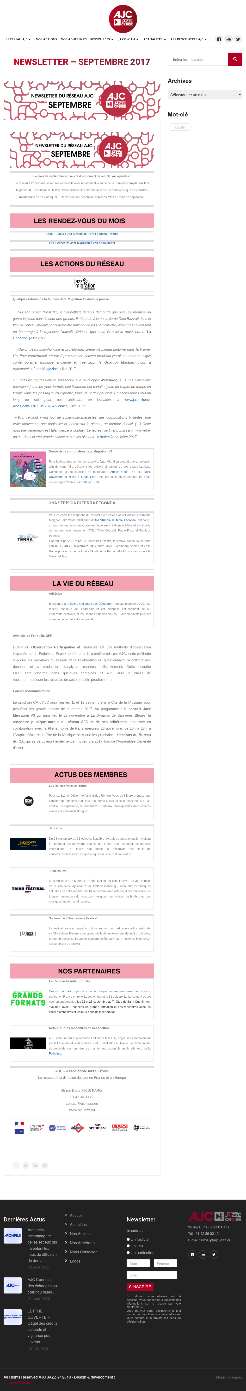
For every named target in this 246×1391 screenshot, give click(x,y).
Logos (75, 1261)
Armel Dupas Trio (122, 472)
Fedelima (55, 1053)
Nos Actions (46, 39)
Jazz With (126, 39)
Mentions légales (229, 1376)
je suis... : (135, 1230)
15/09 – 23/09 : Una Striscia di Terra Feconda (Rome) (82, 234)
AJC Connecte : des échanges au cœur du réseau (42, 1285)
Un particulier (142, 1252)
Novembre (56, 477)
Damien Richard (17, 1382)
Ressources (100, 39)
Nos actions (80, 1233)
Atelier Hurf (90, 482)
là (92, 619)
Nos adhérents (74, 39)
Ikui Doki (144, 472)
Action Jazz (109, 437)
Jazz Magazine (46, 369)
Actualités (153, 39)
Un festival (139, 1239)
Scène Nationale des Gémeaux (90, 603)
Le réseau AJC (16, 39)
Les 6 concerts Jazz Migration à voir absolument (82, 243)
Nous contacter (83, 1252)
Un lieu (136, 1246)
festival (75, 944)
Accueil (76, 1215)
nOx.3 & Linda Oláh (82, 477)
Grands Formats (60, 991)
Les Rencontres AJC (187, 39)
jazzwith (180, 127)
